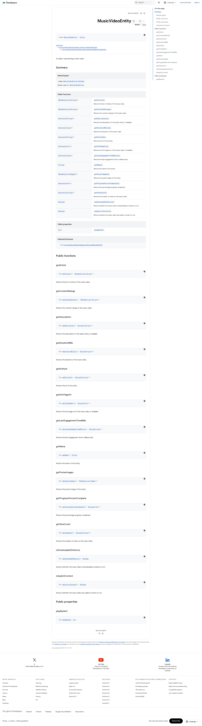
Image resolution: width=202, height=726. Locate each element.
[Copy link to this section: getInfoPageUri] (73, 395)
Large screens (73, 683)
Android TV (72, 696)
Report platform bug (175, 683)
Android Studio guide (143, 683)
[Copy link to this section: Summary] (70, 68)
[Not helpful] (144, 13)
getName (97, 165)
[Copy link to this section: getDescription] (73, 317)
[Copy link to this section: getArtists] (68, 265)
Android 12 (106, 700)
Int (67, 183)
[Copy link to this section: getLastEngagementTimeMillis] (88, 421)
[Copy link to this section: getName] (67, 446)
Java (144, 25)
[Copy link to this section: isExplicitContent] (75, 576)
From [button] (81, 245)
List (67, 100)
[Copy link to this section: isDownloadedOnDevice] (82, 550)
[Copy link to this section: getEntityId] (69, 369)
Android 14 (106, 693)
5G (37, 700)
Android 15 (106, 690)
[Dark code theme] (144, 35)
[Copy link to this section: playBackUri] (70, 611)
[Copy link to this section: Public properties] (79, 602)
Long (68, 128)
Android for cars (74, 693)
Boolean (61, 202)
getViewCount (99, 193)
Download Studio (141, 693)
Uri (67, 146)
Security (5, 690)
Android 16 (106, 686)
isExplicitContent (101, 211)
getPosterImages (101, 174)
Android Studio (185, 2)
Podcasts (6, 703)
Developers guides (142, 686)
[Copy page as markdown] (140, 21)
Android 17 (106, 683)
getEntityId (99, 137)
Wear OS (72, 686)
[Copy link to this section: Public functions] (78, 256)
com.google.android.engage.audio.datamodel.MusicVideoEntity (84, 50)
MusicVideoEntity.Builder (73, 81)
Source (5, 693)
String (73, 100)
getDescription (100, 119)
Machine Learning (42, 686)
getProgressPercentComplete (106, 183)
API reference (140, 690)
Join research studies (176, 693)
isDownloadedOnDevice (103, 202)
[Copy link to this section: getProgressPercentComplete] (88, 498)
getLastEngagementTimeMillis (106, 156)
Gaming (38, 683)
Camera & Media (41, 693)
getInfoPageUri (100, 146)
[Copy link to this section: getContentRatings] (77, 291)
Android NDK (140, 696)
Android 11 (105, 703)
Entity (82, 37)
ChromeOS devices (75, 690)
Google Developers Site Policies (90, 644)
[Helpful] (141, 13)
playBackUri (99, 230)
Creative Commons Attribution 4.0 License (112, 642)
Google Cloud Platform (63, 712)
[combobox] (144, 2)
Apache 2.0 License (60, 644)
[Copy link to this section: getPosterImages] (75, 472)
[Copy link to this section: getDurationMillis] (75, 343)
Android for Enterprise (10, 686)
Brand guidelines (22, 721)
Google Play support (175, 690)
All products (79, 712)
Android (5, 683)
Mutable (62, 100)
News (4, 696)
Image (72, 174)
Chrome (38, 712)
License (12, 721)
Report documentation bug (178, 686)
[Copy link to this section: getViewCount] (72, 524)
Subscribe (176, 721)
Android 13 (105, 696)
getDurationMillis (101, 128)
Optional (61, 119)
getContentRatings (102, 109)
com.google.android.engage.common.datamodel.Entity (78, 47)
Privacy (38, 696)
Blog (4, 700)
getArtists (98, 100)
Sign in (196, 2)
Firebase (48, 712)
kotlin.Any (59, 45)
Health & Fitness (41, 690)
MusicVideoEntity (70, 37)
